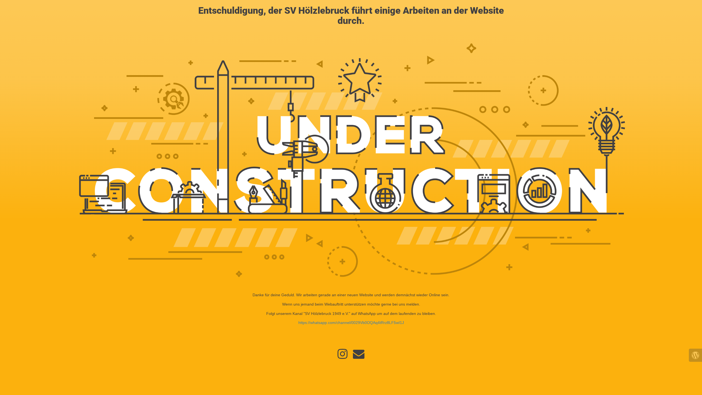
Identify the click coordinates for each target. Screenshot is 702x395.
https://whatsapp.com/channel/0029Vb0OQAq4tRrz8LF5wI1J (351, 322)
